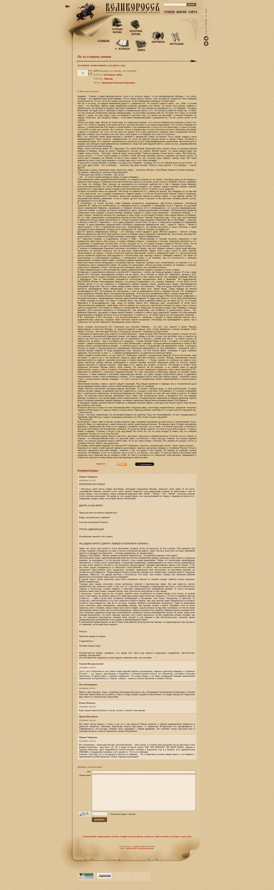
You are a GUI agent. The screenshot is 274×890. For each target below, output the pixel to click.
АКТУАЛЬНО (175, 837)
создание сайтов (139, 846)
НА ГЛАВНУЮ (83, 66)
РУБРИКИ (123, 837)
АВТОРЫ (115, 837)
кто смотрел (116, 71)
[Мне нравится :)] (90, 73)
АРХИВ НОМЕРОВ (98, 66)
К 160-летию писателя (88, 91)
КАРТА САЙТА (186, 837)
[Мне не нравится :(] (90, 75)
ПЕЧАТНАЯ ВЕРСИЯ (135, 837)
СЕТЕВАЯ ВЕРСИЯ (89, 837)
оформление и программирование (140, 848)
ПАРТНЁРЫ (165, 837)
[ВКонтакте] (206, 45)
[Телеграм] (206, 40)
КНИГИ (157, 837)
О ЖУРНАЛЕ (148, 837)
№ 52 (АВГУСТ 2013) (116, 66)
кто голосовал (130, 71)
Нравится (100, 464)
